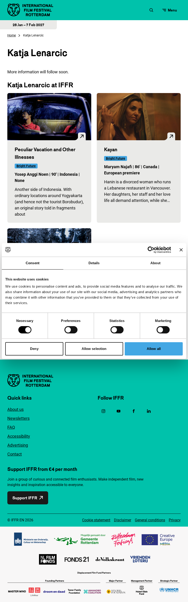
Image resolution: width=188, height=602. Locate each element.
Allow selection (94, 349)
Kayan (110, 149)
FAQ (11, 427)
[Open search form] (151, 10)
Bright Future (26, 166)
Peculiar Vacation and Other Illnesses (45, 153)
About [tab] (155, 263)
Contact (14, 454)
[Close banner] (181, 249)
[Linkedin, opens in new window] (149, 411)
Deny (34, 349)
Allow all (154, 349)
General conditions (150, 520)
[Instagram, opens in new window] (103, 411)
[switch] (70, 329)
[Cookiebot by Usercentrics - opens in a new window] (151, 249)
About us (15, 409)
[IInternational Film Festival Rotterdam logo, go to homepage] (30, 10)
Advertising (17, 445)
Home (11, 35)
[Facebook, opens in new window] (133, 411)
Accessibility (18, 436)
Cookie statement (96, 520)
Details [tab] (94, 263)
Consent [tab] (32, 263)
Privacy (175, 520)
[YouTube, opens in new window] (118, 411)
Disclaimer (122, 520)
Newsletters (18, 418)
